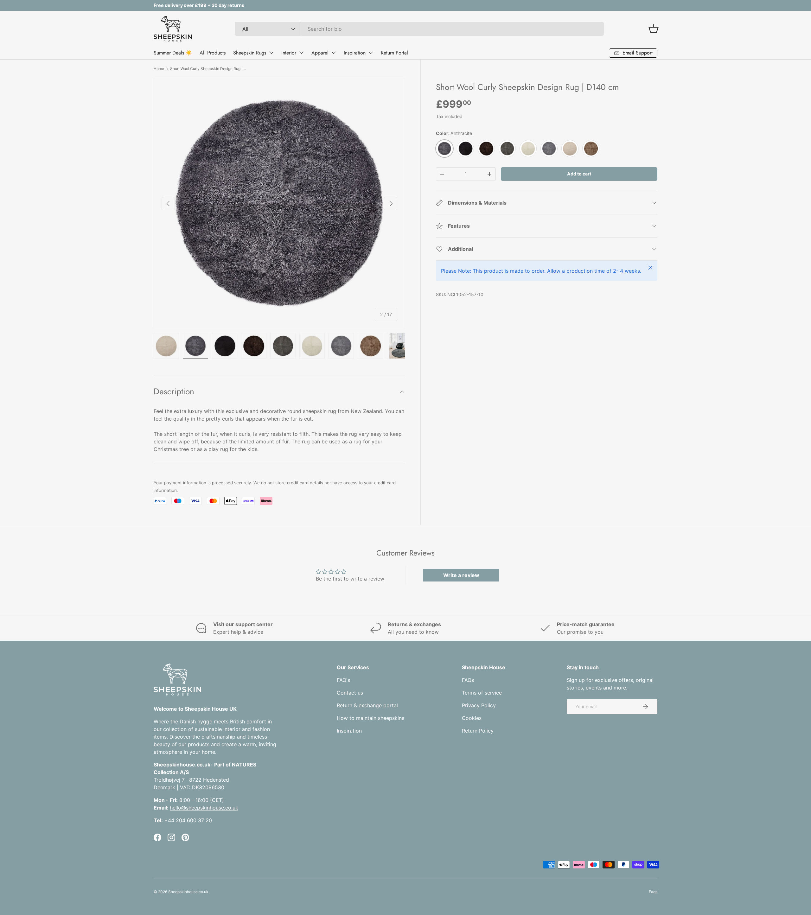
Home (159, 68)
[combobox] (419, 29)
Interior (288, 52)
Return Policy (478, 731)
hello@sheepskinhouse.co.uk (204, 807)
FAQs (468, 680)
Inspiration (355, 52)
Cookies (472, 718)
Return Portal (394, 52)
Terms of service (482, 692)
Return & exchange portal (367, 705)
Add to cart (579, 173)
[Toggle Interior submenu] (301, 52)
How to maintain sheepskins (370, 718)
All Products (213, 52)
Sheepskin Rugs (249, 52)
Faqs (653, 891)
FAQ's (343, 680)
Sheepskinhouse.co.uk (188, 891)
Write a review (461, 575)
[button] (654, 28)
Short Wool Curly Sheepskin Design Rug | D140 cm (208, 68)
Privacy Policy (479, 705)
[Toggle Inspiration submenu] (370, 52)
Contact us (350, 692)
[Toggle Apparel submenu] (333, 52)
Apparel (320, 52)
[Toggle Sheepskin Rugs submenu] (271, 52)
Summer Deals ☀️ (173, 52)
